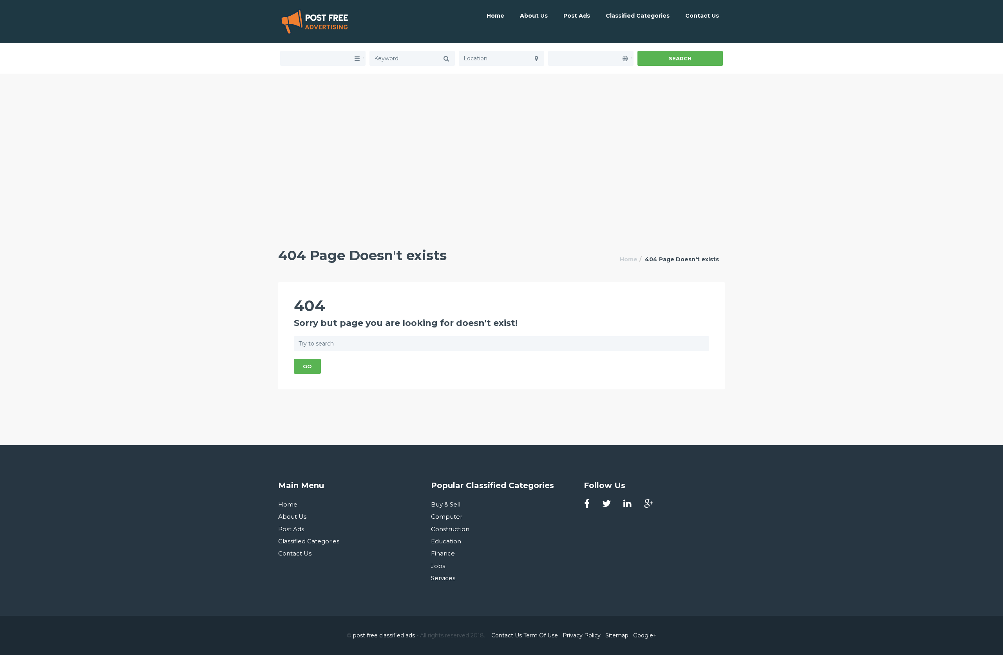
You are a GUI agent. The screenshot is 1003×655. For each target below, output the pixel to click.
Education (446, 541)
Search (680, 58)
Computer (446, 516)
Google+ (645, 635)
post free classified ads (384, 635)
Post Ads (576, 15)
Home (495, 15)
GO (307, 366)
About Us (534, 15)
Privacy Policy (582, 635)
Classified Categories (638, 15)
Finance (443, 553)
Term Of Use (540, 635)
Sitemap (616, 635)
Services (443, 578)
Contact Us (702, 15)
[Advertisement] (501, 128)
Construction (450, 529)
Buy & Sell (445, 504)
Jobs (438, 566)
